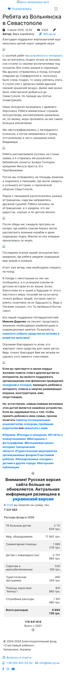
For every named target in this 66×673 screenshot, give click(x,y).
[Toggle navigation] (56, 8)
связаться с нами (36, 428)
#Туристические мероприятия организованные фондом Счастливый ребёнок (30, 455)
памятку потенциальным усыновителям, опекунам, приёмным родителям (28, 424)
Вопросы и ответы (19, 657)
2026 (9, 505)
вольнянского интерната (45, 55)
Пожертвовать (22, 8)
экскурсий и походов (17, 385)
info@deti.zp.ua (49, 663)
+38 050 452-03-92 (19, 663)
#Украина (9, 434)
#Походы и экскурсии (32, 434)
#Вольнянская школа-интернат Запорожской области (28, 447)
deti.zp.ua (49, 34)
